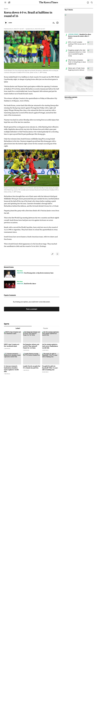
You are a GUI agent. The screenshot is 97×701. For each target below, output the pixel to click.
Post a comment (31, 309)
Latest (18, 328)
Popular (45, 328)
